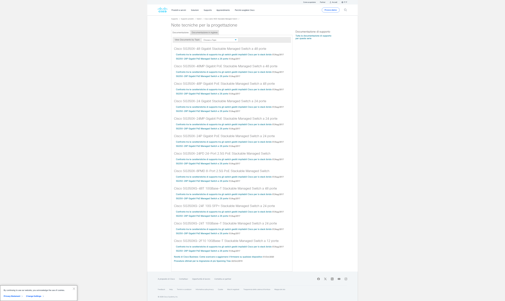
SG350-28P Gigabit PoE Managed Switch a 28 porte (202, 59)
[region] (38, 293)
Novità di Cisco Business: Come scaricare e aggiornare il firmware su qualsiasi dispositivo (218, 257)
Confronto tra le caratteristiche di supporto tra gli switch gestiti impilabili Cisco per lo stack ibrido (224, 54)
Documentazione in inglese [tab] (205, 32)
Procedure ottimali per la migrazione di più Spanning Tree (202, 261)
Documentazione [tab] (181, 32)
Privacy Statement (12, 296)
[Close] (74, 288)
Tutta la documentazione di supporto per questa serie (313, 37)
